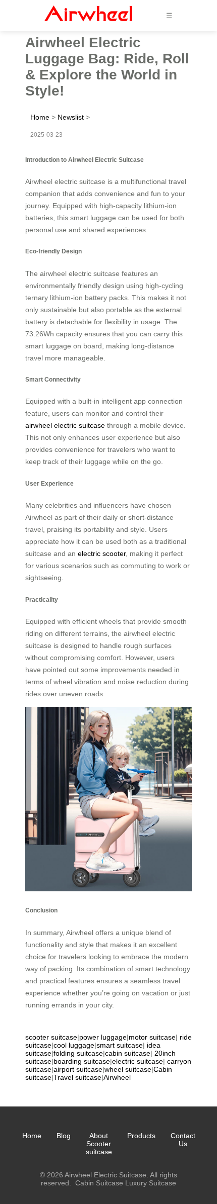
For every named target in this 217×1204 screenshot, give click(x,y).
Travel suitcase (77, 1077)
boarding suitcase (81, 1061)
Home (39, 117)
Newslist (71, 117)
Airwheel (117, 1077)
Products (141, 1136)
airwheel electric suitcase (65, 425)
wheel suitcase (127, 1069)
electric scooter (102, 553)
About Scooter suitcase (99, 1144)
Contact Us (183, 1140)
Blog (64, 1136)
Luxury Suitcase (150, 1183)
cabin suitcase (127, 1053)
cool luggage (73, 1045)
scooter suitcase (51, 1037)
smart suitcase (119, 1045)
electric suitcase (137, 1061)
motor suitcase (152, 1037)
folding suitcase (78, 1053)
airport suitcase (77, 1069)
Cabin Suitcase (99, 1183)
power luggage (103, 1037)
